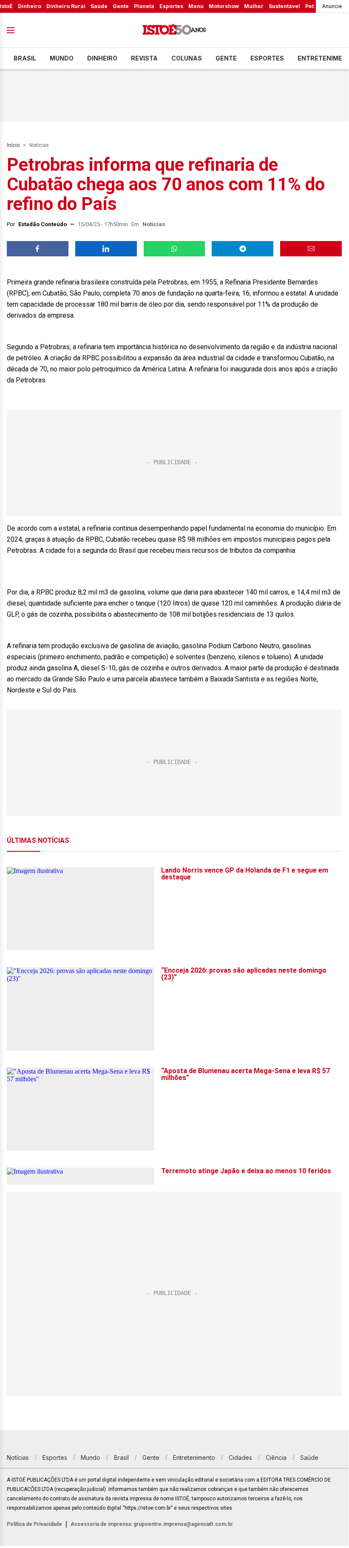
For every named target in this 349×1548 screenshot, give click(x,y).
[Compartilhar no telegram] (242, 248)
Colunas (186, 58)
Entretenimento (194, 1457)
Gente (121, 6)
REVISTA (144, 58)
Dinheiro (29, 6)
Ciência (276, 1457)
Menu (196, 6)
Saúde (99, 6)
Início (13, 145)
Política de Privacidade (34, 1524)
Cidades (240, 1457)
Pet (309, 6)
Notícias (39, 145)
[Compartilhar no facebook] (37, 248)
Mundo (62, 58)
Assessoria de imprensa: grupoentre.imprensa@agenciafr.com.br (152, 1524)
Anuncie (332, 6)
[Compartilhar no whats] (174, 248)
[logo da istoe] (174, 30)
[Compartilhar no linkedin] (106, 248)
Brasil (25, 58)
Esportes (171, 6)
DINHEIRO (102, 58)
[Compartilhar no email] (311, 248)
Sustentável (284, 6)
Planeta (144, 6)
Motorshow (224, 6)
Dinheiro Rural (65, 6)
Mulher (254, 6)
